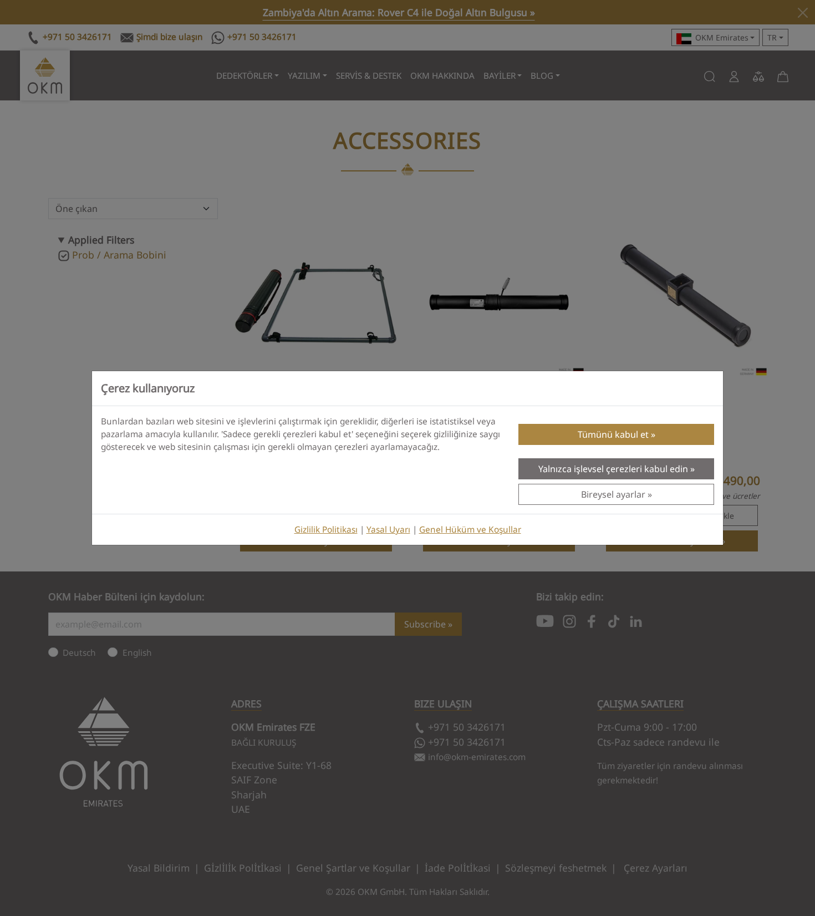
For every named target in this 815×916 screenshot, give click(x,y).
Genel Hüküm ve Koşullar (470, 529)
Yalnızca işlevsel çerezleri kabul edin (613, 469)
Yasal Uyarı (388, 529)
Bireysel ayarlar (613, 494)
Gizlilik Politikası (326, 529)
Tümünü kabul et (613, 434)
